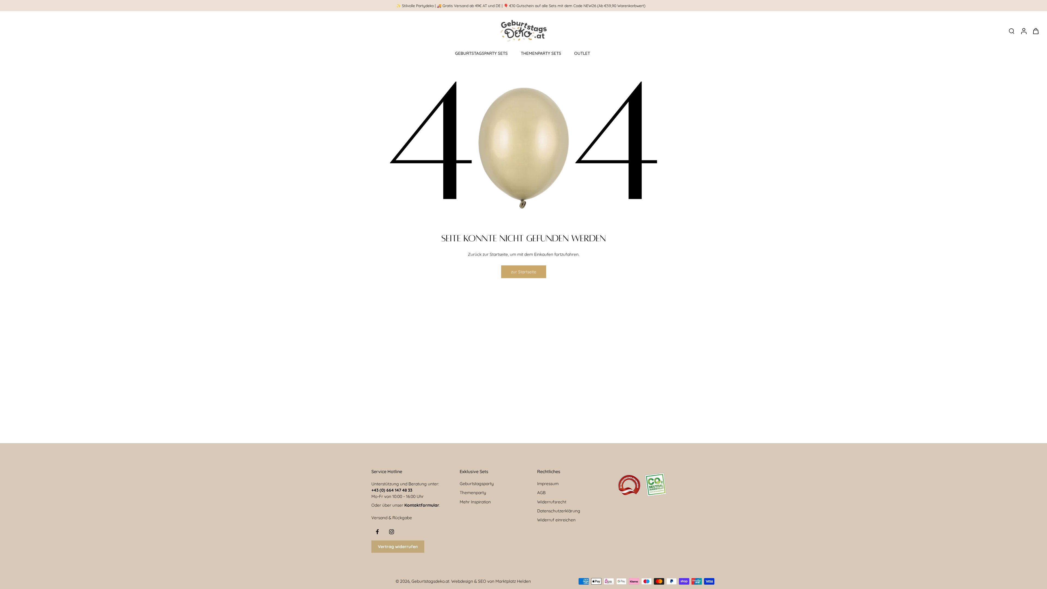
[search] (1012, 30)
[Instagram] (392, 532)
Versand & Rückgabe (391, 517)
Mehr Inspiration (475, 501)
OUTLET (582, 53)
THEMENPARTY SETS (541, 53)
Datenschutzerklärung (558, 510)
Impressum (548, 483)
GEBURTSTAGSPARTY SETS (481, 53)
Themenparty (473, 492)
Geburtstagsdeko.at (430, 581)
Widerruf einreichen (556, 519)
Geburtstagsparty (477, 483)
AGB (541, 492)
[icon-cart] (1036, 31)
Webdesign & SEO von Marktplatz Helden (491, 581)
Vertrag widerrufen (398, 546)
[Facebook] (377, 532)
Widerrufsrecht (551, 501)
